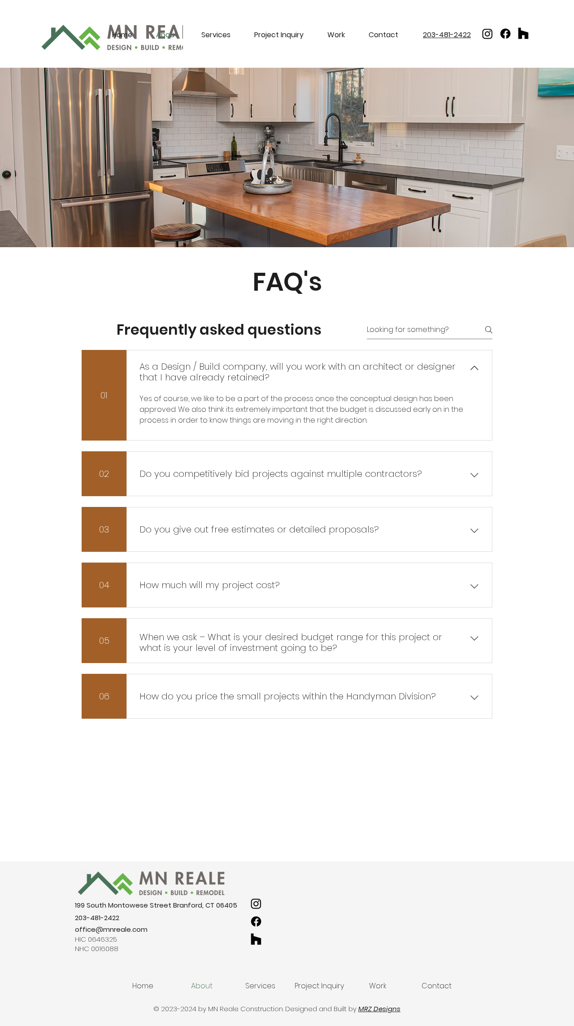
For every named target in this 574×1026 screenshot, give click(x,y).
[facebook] (487, 33)
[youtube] (523, 33)
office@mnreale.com (111, 929)
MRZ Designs (379, 1008)
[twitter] (505, 33)
